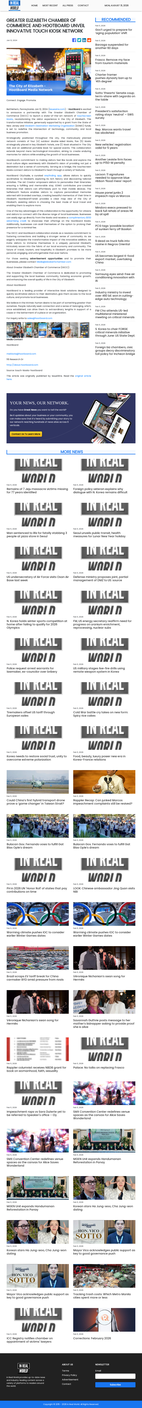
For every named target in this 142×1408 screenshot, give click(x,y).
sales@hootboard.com (39, 318)
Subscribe (115, 1384)
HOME (34, 5)
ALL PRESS (68, 5)
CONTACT (83, 5)
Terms (65, 1370)
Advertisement (70, 1379)
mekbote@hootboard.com (21, 353)
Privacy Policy (69, 1375)
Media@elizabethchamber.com (54, 261)
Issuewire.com (57, 109)
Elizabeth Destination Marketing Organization (49, 125)
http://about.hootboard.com (22, 364)
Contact (66, 1384)
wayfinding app (53, 175)
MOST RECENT (50, 5)
